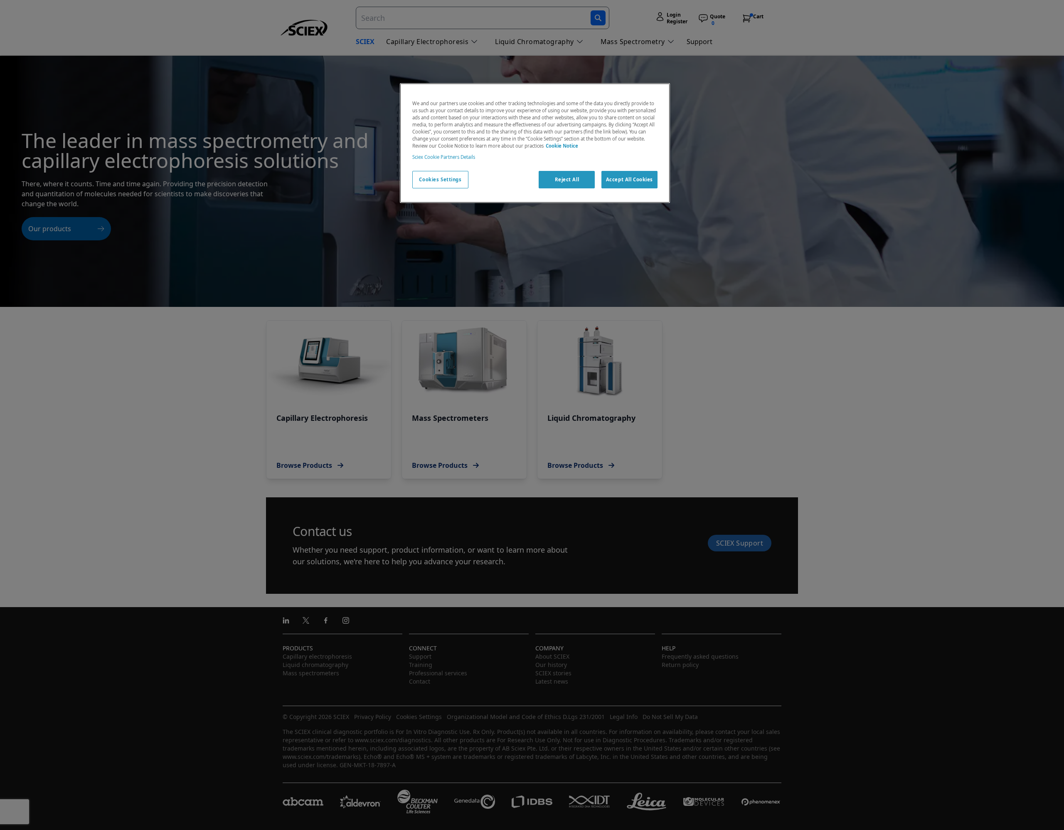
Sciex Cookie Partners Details (443, 157)
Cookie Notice (562, 146)
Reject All (567, 179)
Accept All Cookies (629, 179)
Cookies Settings (440, 179)
